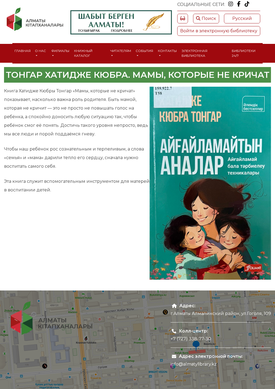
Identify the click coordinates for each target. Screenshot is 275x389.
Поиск (209, 18)
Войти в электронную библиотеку (218, 30)
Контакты (167, 51)
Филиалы (60, 51)
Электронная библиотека (194, 53)
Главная (23, 51)
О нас (40, 51)
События (144, 51)
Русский (242, 18)
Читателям (120, 51)
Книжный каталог (83, 53)
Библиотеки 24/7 (243, 53)
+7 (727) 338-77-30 (191, 338)
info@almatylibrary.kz (194, 364)
